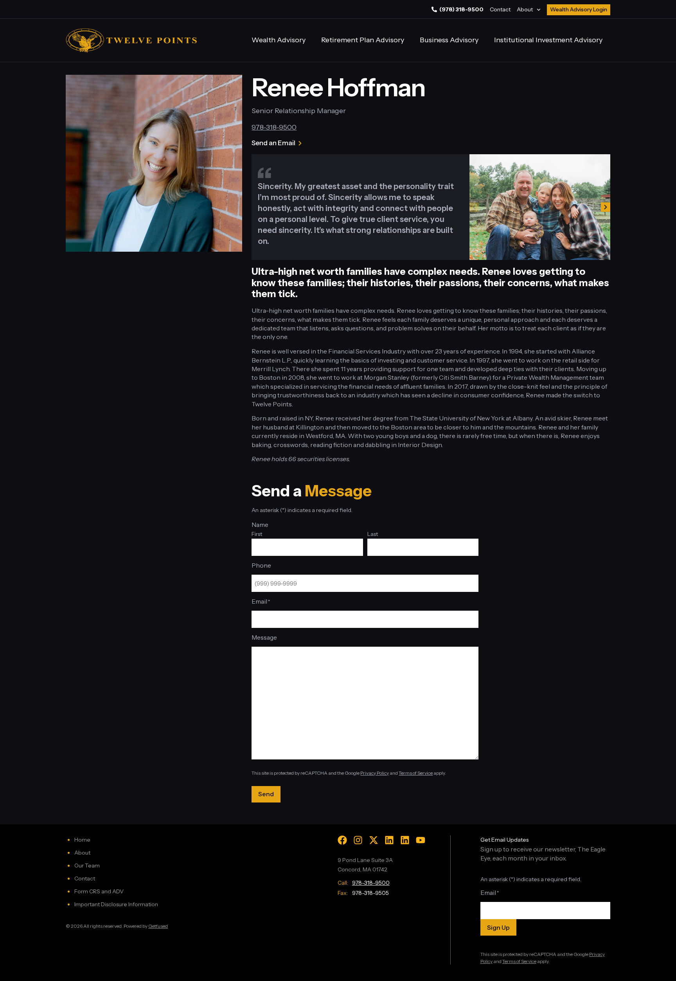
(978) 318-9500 (461, 9)
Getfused (158, 926)
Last (372, 533)
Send (266, 794)
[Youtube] (420, 840)
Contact (500, 9)
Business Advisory (449, 40)
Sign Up (498, 927)
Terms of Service (416, 773)
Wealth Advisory (279, 40)
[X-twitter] (373, 840)
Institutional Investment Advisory (548, 40)
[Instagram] (358, 840)
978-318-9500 (274, 127)
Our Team (87, 865)
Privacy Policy (374, 773)
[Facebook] (342, 840)
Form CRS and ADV (99, 891)
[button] (474, 207)
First (257, 533)
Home (82, 839)
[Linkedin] (389, 840)
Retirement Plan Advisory (362, 40)
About (525, 9)
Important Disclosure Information (116, 904)
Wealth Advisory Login (578, 9)
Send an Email (273, 143)
